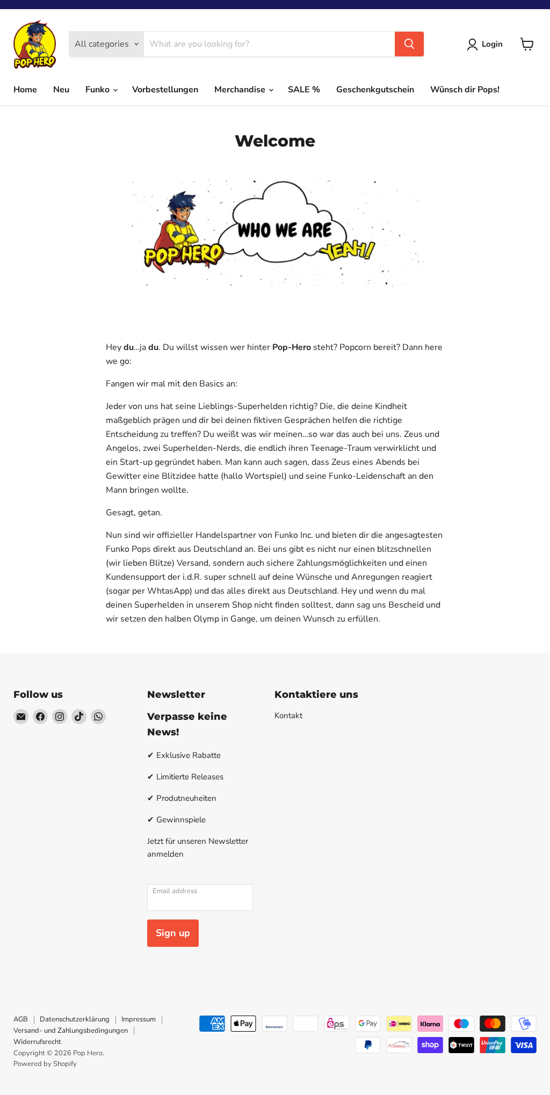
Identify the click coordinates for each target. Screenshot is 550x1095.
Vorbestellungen (165, 90)
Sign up (173, 932)
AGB (20, 1019)
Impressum (138, 1019)
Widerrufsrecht (37, 1042)
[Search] (409, 44)
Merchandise (240, 90)
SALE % (304, 90)
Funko (98, 90)
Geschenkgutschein (375, 90)
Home (25, 90)
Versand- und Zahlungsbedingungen (70, 1030)
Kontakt (288, 715)
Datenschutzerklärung (75, 1019)
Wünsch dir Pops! (465, 90)
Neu (61, 90)
